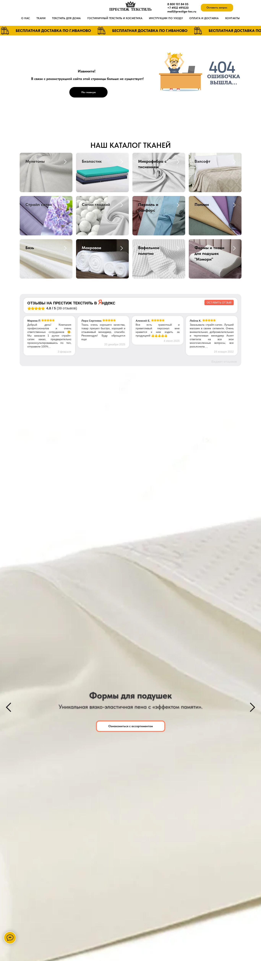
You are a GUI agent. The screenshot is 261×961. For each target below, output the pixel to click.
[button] (217, 7)
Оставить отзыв (219, 302)
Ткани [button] (41, 18)
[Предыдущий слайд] (8, 707)
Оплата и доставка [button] (204, 18)
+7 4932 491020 (178, 8)
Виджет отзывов (224, 361)
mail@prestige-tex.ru (181, 11)
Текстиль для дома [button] (66, 18)
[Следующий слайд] (252, 707)
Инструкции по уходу (166, 18)
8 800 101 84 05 (177, 4)
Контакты (232, 18)
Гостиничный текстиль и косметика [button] (115, 18)
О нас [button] (25, 18)
